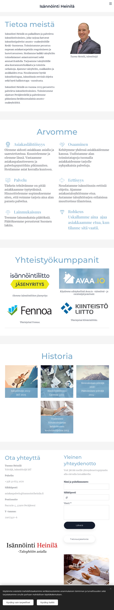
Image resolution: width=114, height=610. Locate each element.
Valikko (110, 3)
